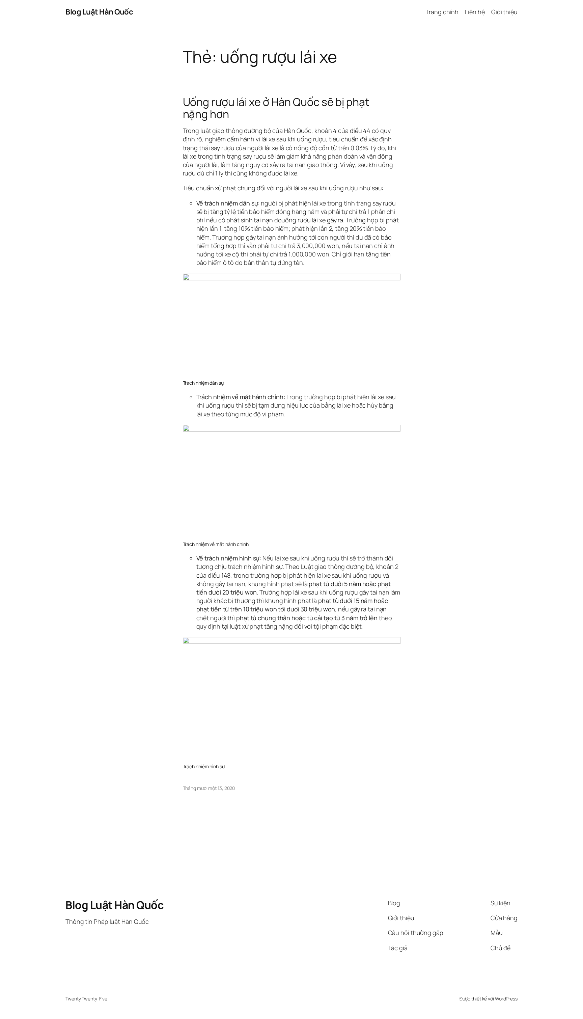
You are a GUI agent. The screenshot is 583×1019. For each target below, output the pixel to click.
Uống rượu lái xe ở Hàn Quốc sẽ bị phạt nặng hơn (276, 108)
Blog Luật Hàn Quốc (99, 12)
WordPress (506, 998)
